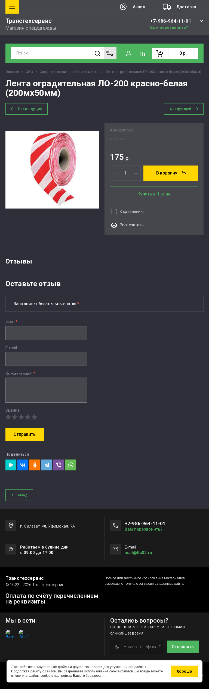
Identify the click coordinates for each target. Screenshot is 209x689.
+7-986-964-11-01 (170, 21)
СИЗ (29, 72)
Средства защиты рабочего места (69, 72)
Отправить (25, 434)
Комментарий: (20, 373)
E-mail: (11, 348)
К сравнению (132, 211)
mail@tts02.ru (138, 552)
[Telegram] (46, 465)
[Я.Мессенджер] (10, 465)
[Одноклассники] (34, 465)
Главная (12, 72)
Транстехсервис (28, 21)
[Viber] (58, 465)
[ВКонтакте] (22, 465)
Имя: (11, 322)
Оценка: (12, 410)
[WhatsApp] (70, 465)
